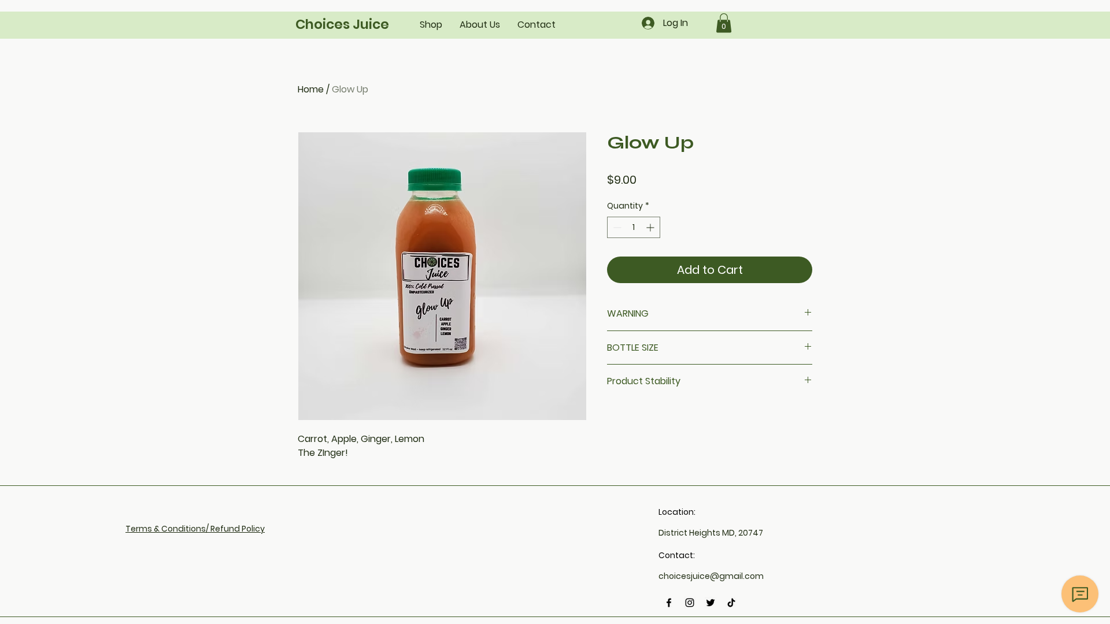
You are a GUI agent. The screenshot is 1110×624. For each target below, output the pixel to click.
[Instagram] (689, 602)
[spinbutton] (633, 227)
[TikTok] (731, 602)
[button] (724, 22)
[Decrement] (616, 227)
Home (311, 89)
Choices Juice (342, 24)
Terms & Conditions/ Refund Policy (195, 528)
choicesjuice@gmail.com (711, 576)
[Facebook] (669, 602)
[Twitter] (710, 602)
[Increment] (651, 227)
